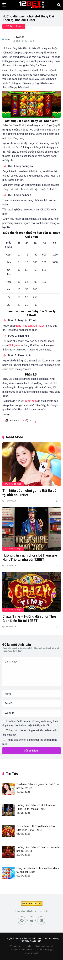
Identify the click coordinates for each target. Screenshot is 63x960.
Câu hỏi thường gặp (44, 949)
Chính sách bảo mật (44, 946)
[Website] (41, 920)
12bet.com (31, 400)
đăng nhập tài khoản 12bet (30, 325)
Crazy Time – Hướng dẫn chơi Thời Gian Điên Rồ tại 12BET (29, 618)
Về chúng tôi (15, 946)
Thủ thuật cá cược (14, 26)
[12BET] (31, 4)
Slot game (14, 345)
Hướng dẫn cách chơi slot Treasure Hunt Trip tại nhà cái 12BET (29, 557)
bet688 (20, 37)
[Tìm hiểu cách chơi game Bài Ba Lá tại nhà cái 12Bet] (31, 464)
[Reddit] (31, 920)
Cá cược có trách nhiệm (21, 949)
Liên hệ (28, 946)
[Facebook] (22, 920)
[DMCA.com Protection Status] (31, 905)
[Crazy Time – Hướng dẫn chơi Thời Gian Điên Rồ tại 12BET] (31, 592)
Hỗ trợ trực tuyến (31, 953)
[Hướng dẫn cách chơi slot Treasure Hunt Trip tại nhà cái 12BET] (31, 529)
